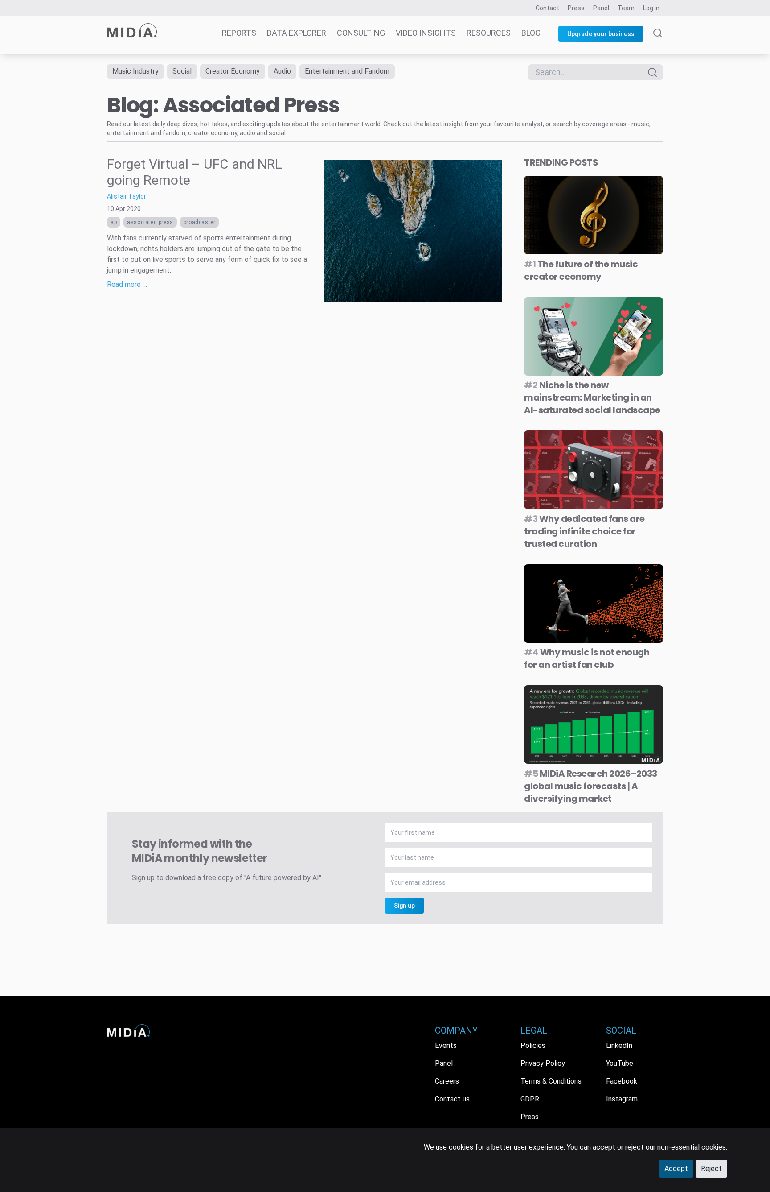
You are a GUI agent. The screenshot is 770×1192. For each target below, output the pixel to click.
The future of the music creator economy (581, 270)
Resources (489, 32)
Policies (532, 1045)
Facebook (621, 1081)
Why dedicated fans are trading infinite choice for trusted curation (584, 531)
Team (626, 8)
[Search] (657, 41)
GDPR (529, 1099)
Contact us (452, 1099)
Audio (282, 71)
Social (182, 71)
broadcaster (200, 222)
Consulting (361, 32)
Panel (601, 8)
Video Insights (426, 32)
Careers (447, 1081)
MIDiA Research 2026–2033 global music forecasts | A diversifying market (590, 786)
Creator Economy (232, 71)
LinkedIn (619, 1045)
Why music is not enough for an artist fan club (586, 658)
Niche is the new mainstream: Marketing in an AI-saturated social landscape (592, 397)
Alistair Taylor (126, 196)
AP (114, 222)
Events (446, 1045)
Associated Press (150, 222)
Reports (239, 32)
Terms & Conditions (551, 1081)
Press (576, 8)
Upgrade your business (601, 33)
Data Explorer (296, 32)
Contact (547, 8)
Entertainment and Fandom (347, 71)
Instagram (622, 1099)
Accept (676, 1168)
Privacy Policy (542, 1063)
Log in (651, 8)
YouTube (619, 1063)
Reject (711, 1168)
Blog (531, 32)
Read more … (127, 284)
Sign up (404, 905)
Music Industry (135, 71)
